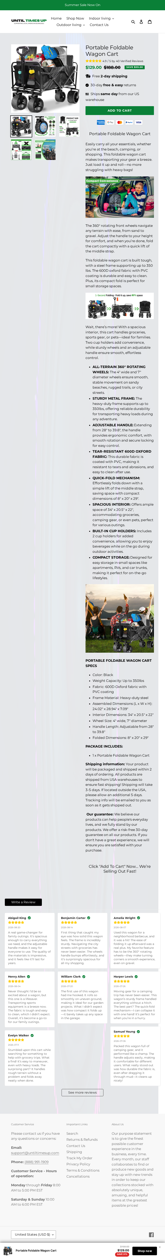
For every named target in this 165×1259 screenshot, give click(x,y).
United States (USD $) (32, 1234)
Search (72, 1133)
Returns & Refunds (82, 1140)
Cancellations (78, 1176)
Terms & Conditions (82, 1170)
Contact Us (75, 1146)
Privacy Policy (78, 1164)
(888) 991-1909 (36, 1162)
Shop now (145, 1251)
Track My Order (79, 1158)
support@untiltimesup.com (35, 1153)
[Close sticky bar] (160, 1247)
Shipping (74, 1152)
